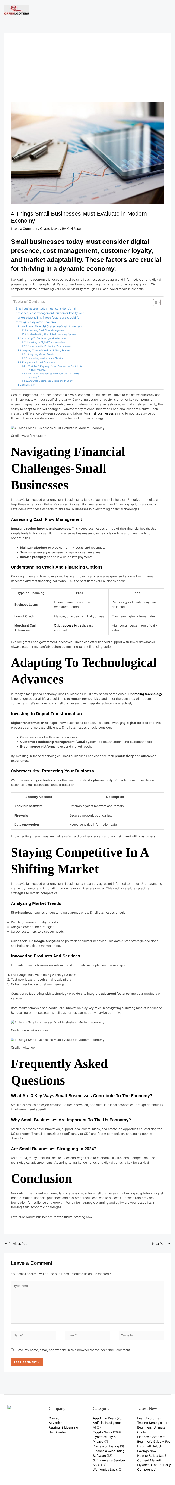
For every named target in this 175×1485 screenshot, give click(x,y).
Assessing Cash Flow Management (46, 330)
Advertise (55, 1423)
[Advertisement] (87, 69)
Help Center (57, 1432)
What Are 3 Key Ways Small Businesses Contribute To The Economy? (55, 368)
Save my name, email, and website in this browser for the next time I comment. (74, 1350)
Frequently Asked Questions (38, 362)
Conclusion (28, 385)
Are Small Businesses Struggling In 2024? (50, 380)
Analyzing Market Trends (41, 354)
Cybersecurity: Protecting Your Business (49, 346)
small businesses (101, 413)
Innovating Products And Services (46, 358)
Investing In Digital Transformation (46, 342)
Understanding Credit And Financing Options (51, 334)
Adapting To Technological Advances (44, 338)
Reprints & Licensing (63, 1427)
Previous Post (16, 1244)
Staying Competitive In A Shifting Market (46, 350)
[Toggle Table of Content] (155, 302)
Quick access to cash (69, 625)
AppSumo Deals (104, 1418)
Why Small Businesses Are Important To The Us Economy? (53, 375)
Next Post (161, 1244)
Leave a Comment (24, 229)
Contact (54, 1418)
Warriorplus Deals (105, 1470)
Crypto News (49, 229)
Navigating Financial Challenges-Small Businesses (51, 326)
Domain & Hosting (106, 1446)
